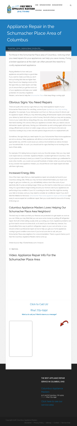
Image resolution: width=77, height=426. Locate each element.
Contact (56, 423)
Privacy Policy (39, 423)
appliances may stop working (57, 109)
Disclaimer (28, 423)
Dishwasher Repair (57, 5)
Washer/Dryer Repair (49, 10)
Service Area (65, 423)
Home (36, 5)
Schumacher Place (37, 95)
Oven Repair (38, 10)
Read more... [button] (15, 249)
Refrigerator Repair (45, 5)
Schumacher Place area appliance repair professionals (48, 196)
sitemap (48, 423)
